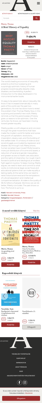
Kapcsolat (21, 358)
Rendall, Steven (14, 195)
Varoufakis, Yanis (7, 309)
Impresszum (21, 363)
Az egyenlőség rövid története (7, 252)
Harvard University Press (15, 193)
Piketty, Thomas (7, 24)
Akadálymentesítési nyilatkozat (21, 376)
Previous (4, 233)
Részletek (29, 393)
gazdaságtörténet (8, 200)
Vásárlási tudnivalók (21, 354)
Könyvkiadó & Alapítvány (29, 14)
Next (38, 233)
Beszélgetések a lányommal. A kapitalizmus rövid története (10, 313)
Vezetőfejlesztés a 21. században (29, 312)
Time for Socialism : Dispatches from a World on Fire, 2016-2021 (31, 251)
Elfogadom (21, 398)
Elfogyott (31, 327)
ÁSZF (21, 371)
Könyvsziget (7, 14)
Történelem (27, 198)
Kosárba (31, 42)
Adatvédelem (21, 367)
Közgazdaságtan (15, 198)
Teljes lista (36, 211)
